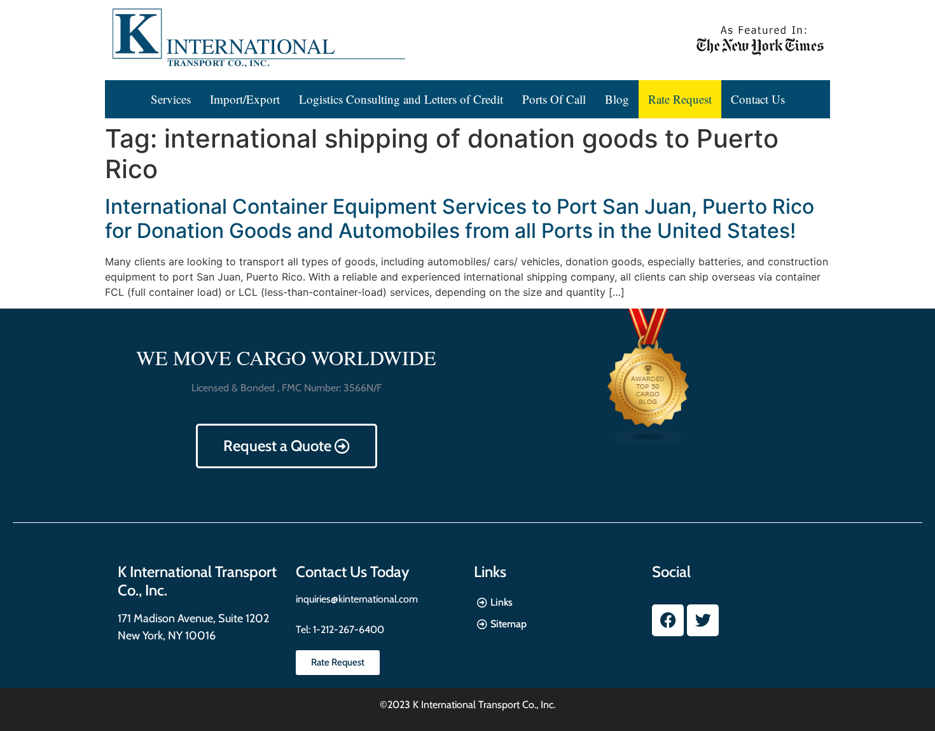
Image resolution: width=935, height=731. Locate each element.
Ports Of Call (554, 99)
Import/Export (245, 99)
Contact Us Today (352, 571)
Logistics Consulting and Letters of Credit (401, 99)
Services (171, 99)
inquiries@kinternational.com (357, 599)
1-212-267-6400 (347, 629)
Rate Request (680, 99)
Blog (617, 99)
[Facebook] (668, 620)
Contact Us (758, 99)
